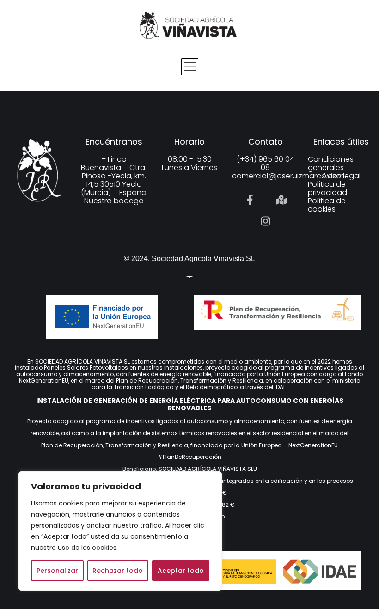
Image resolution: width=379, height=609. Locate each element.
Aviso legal (341, 176)
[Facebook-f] (249, 200)
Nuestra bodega (114, 200)
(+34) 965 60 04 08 (265, 163)
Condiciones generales (331, 163)
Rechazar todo (117, 570)
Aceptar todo (181, 570)
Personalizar (57, 570)
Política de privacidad (327, 188)
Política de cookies (327, 205)
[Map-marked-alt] (281, 200)
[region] (120, 531)
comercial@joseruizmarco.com (288, 176)
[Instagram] (265, 221)
